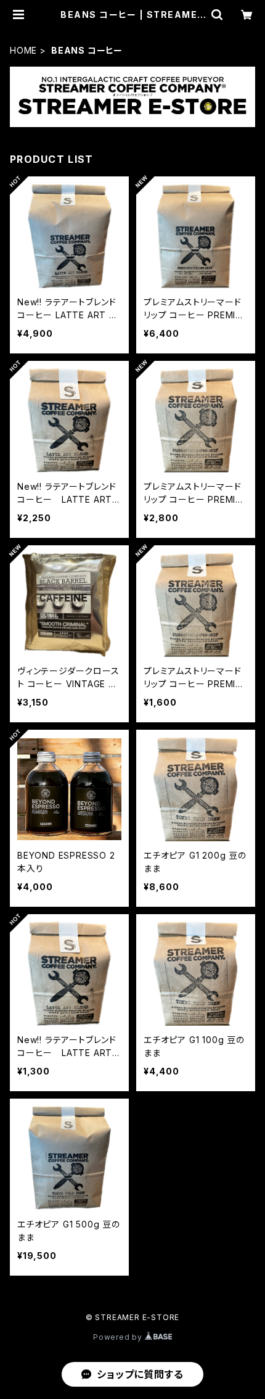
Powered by (119, 1337)
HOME (23, 50)
